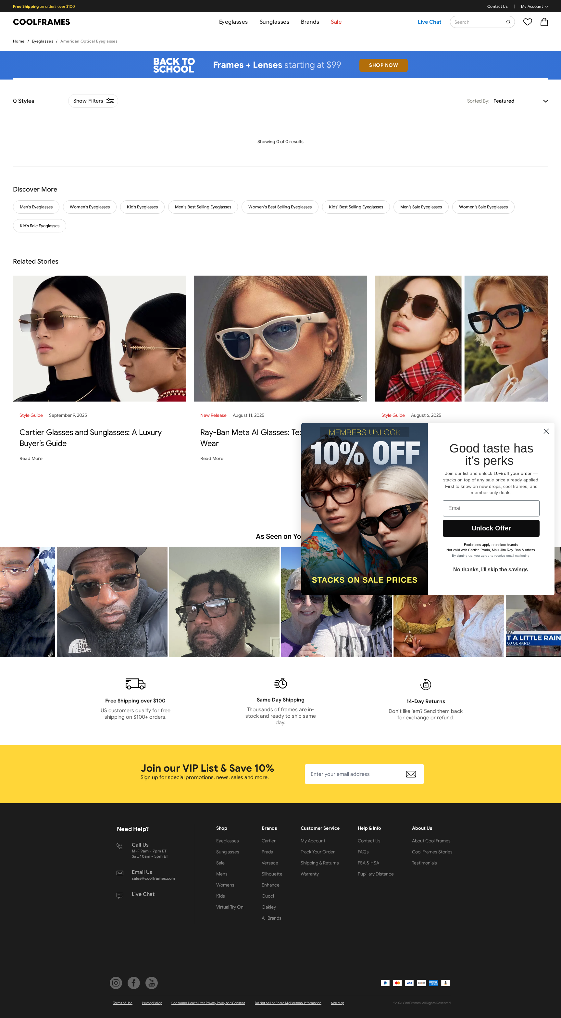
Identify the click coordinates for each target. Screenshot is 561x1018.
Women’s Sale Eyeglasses (483, 207)
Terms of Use (122, 1003)
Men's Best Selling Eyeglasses (203, 207)
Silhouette (272, 874)
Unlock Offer (491, 528)
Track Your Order (318, 852)
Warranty (310, 874)
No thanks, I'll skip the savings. (491, 569)
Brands (310, 22)
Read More (31, 458)
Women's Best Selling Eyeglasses (280, 207)
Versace (270, 863)
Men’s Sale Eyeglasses (421, 207)
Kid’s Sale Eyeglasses (39, 226)
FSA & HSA (368, 863)
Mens (222, 874)
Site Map (337, 1003)
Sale (336, 22)
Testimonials (424, 863)
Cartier (269, 841)
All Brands (271, 918)
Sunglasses (274, 22)
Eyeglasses (233, 22)
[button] (112, 602)
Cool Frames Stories (432, 852)
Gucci (268, 896)
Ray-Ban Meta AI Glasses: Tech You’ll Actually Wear (278, 438)
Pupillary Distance (376, 874)
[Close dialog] (546, 431)
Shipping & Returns (320, 863)
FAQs (363, 852)
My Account (532, 6)
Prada (267, 852)
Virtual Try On (229, 907)
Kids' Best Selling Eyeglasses (356, 207)
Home (19, 41)
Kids (220, 896)
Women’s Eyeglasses (90, 207)
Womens (225, 885)
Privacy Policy (152, 1003)
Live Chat (430, 22)
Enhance (271, 885)
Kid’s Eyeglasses (142, 207)
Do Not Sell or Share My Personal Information (288, 1003)
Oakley (269, 907)
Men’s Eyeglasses (36, 207)
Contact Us (497, 6)
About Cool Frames (431, 841)
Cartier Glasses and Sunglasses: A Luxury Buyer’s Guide (90, 438)
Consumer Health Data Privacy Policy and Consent (208, 1003)
